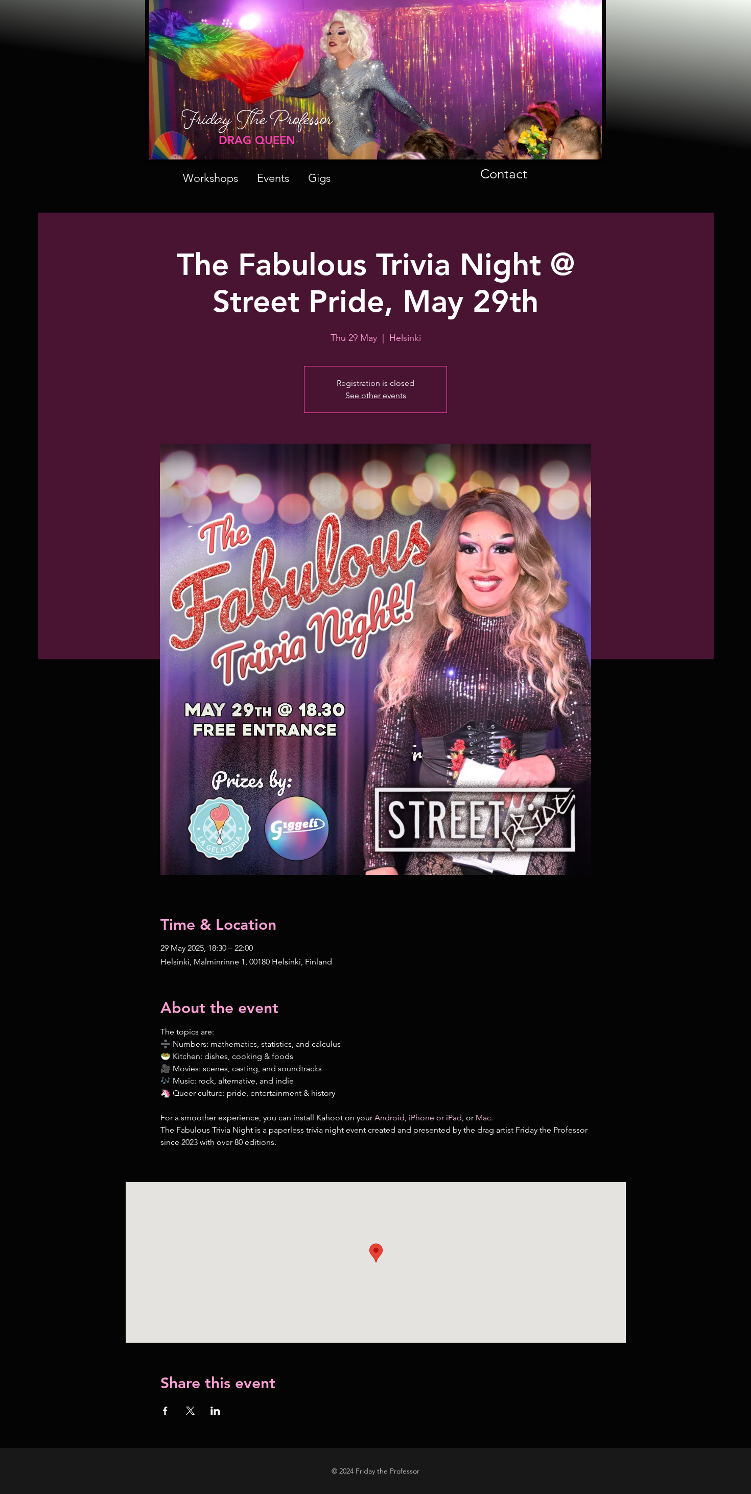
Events (273, 178)
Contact (503, 174)
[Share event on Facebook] (165, 1411)
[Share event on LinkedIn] (215, 1411)
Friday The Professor (257, 124)
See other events (375, 395)
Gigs (319, 178)
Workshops (210, 178)
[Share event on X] (190, 1411)
